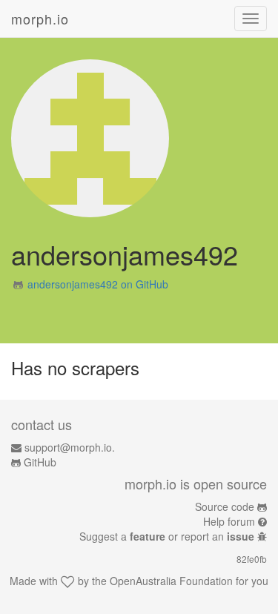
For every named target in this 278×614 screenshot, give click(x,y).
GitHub (40, 462)
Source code (224, 506)
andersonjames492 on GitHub (97, 284)
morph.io (40, 18)
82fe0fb (251, 558)
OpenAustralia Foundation (171, 580)
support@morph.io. (69, 447)
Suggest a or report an (166, 536)
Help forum (229, 521)
